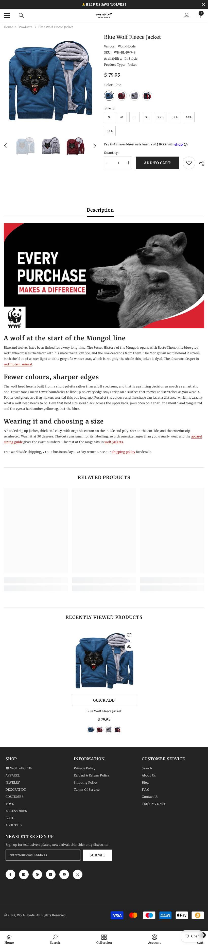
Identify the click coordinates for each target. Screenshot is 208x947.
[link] (36, 580)
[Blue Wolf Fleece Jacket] (104, 660)
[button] (5, 145)
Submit (97, 855)
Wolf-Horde (126, 46)
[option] (50, 79)
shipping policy (123, 452)
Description (100, 210)
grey (108, 729)
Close (203, 5)
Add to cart (157, 163)
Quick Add (104, 700)
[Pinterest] (37, 874)
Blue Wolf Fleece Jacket (104, 711)
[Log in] (186, 15)
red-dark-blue (117, 729)
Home (8, 27)
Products (25, 27)
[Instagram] (24, 874)
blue (91, 729)
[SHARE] (199, 163)
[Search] (21, 15)
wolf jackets (114, 442)
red (99, 729)
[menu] (7, 15)
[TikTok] (51, 874)
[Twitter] (77, 874)
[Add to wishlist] (189, 163)
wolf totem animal (18, 364)
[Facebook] (10, 874)
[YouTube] (64, 874)
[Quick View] (129, 646)
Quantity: (111, 153)
